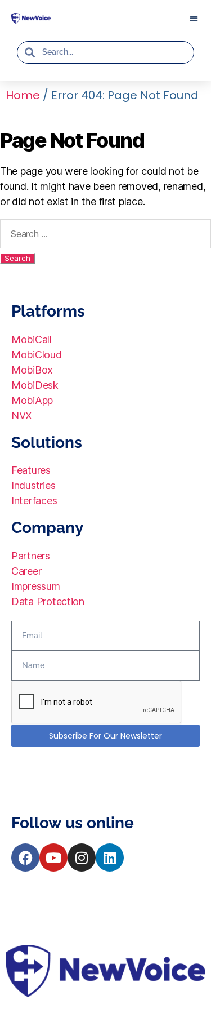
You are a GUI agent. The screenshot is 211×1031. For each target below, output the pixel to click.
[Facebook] (25, 857)
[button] (193, 17)
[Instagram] (82, 857)
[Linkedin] (110, 857)
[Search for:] (105, 233)
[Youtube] (53, 857)
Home (23, 95)
